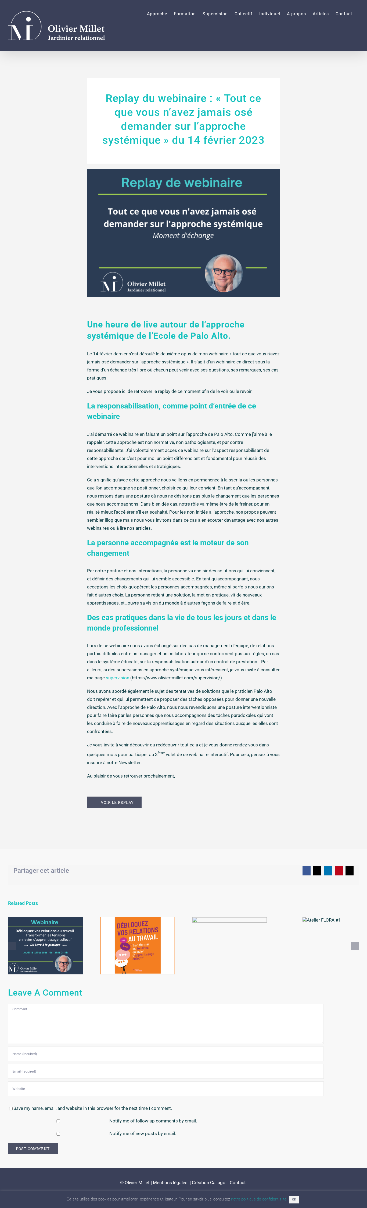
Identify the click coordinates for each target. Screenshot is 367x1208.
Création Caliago (208, 1182)
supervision (117, 677)
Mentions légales (170, 1182)
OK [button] (294, 1199)
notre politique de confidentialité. (259, 1199)
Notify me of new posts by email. (142, 1133)
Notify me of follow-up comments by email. (153, 1121)
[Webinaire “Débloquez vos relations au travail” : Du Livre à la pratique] (45, 945)
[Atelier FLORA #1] (322, 920)
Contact (237, 1182)
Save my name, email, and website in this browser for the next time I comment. (92, 1108)
